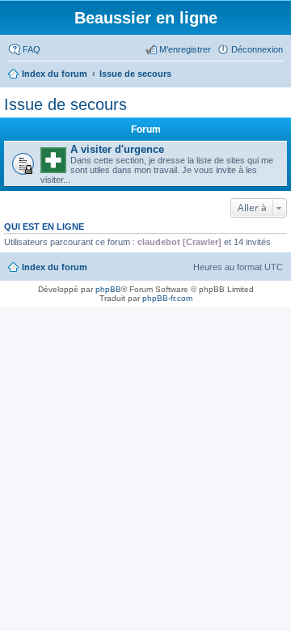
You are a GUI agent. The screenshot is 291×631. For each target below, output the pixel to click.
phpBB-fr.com (167, 298)
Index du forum (54, 267)
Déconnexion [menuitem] (257, 49)
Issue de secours (65, 104)
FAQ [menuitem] (31, 49)
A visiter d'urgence (117, 149)
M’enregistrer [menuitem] (185, 49)
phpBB (108, 289)
